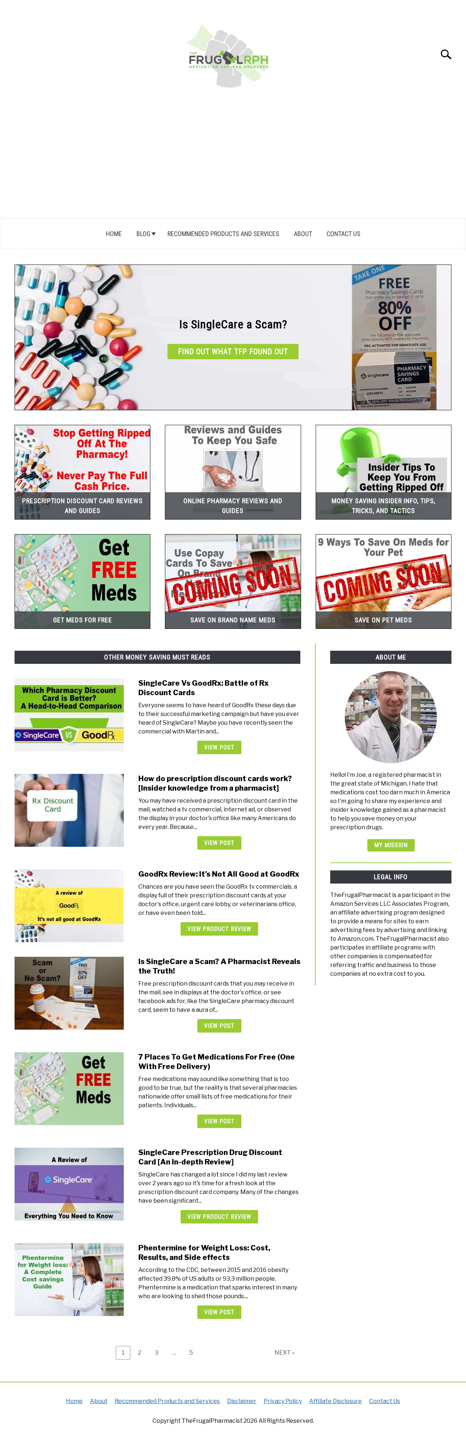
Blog (143, 234)
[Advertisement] (233, 163)
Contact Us (343, 234)
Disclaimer (241, 1401)
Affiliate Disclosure (335, 1401)
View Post (219, 747)
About (303, 234)
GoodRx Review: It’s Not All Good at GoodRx (218, 874)
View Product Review (219, 928)
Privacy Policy (283, 1401)
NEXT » (285, 1352)
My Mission (391, 845)
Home (114, 234)
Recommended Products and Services (223, 234)
